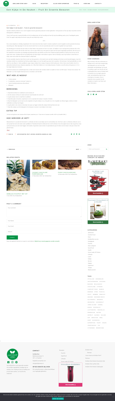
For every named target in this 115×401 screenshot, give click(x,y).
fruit (28, 134)
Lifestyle (90, 254)
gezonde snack (99, 297)
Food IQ (84, 9)
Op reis (90, 261)
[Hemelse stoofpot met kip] (18, 175)
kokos (90, 307)
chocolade (91, 286)
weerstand (100, 328)
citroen (99, 286)
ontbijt (90, 315)
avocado (102, 281)
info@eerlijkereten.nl (38, 363)
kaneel (100, 304)
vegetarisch (92, 325)
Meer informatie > (92, 83)
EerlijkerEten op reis (93, 239)
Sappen (90, 263)
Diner (89, 237)
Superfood (90, 265)
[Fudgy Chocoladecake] (69, 164)
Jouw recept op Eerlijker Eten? (93, 355)
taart (99, 322)
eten (96, 291)
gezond (33, 134)
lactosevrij (92, 309)
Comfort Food (91, 235)
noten (98, 312)
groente (100, 299)
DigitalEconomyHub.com (39, 360)
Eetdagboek (91, 241)
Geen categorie (92, 245)
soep (89, 320)
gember (95, 294)
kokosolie (96, 307)
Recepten (61, 350)
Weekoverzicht (92, 270)
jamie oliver (92, 304)
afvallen (91, 279)
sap (89, 317)
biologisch (98, 284)
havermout (100, 302)
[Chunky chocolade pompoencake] (44, 164)
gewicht (102, 294)
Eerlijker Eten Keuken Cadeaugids (94, 366)
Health (89, 250)
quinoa (97, 315)
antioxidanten (21, 134)
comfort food (93, 289)
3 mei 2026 (9, 195)
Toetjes (90, 267)
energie (90, 291)
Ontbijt (89, 259)
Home (80, 9)
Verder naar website (58, 398)
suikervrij (96, 320)
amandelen (99, 279)
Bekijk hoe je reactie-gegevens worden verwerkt (47, 241)
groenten (39, 134)
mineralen (91, 312)
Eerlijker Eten (88, 350)
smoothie (94, 317)
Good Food (91, 248)
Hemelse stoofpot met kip (17, 194)
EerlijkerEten (13, 25)
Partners (87, 358)
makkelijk (45, 134)
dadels (101, 289)
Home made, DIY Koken (94, 252)
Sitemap (89, 352)
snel (50, 134)
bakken (90, 284)
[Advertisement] (98, 119)
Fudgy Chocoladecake (67, 172)
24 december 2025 (63, 174)
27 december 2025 (37, 176)
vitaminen (91, 328)
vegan (104, 322)
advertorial (90, 232)
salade (103, 315)
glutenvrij (92, 299)
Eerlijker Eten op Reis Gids (92, 364)
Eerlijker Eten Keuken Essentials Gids (95, 361)
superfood (91, 322)
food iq (102, 291)
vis (99, 325)
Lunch (89, 256)
